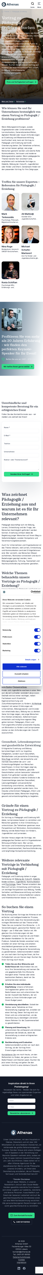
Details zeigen (30, 660)
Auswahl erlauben (21, 674)
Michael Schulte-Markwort (27, 249)
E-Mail (7, 435)
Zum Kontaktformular (23, 1215)
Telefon (7, 444)
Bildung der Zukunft (23, 879)
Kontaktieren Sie (9, 1054)
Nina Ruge (7, 246)
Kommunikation (33, 882)
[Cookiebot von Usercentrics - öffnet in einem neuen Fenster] (30, 592)
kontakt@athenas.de (21, 1252)
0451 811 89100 (22, 1222)
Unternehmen (9, 452)
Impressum (21, 1262)
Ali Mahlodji (28, 214)
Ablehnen (21, 681)
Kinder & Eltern (8, 882)
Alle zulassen (21, 667)
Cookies (21, 1260)
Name (7, 427)
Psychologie (10, 884)
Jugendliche (21, 882)
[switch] (37, 637)
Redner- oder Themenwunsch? (16, 460)
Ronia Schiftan (9, 282)
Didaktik (36, 879)
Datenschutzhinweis (21, 1257)
